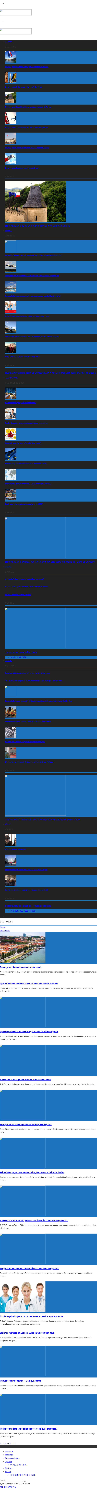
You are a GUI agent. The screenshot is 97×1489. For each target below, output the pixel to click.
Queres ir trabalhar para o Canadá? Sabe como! (23, 443)
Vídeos (7, 825)
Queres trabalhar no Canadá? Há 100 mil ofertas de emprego (28, 721)
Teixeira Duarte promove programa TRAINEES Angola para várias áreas (42, 820)
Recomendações (11, 378)
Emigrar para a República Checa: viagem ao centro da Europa (28, 107)
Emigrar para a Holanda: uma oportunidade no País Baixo (26, 67)
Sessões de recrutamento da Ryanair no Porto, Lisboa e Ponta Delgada (32, 337)
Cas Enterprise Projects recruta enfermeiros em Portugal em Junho (31, 1316)
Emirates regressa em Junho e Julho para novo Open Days (27, 1332)
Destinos (8, 42)
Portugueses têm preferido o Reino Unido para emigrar (26, 870)
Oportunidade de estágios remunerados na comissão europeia (29, 983)
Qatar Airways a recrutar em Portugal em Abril (22, 357)
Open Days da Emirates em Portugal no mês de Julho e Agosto (29, 1031)
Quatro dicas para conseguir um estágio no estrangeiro (26, 423)
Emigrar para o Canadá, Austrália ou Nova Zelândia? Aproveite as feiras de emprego (50, 562)
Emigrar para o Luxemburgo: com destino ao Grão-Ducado (27, 148)
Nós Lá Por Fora (18, 657)
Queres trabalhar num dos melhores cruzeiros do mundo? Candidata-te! (32, 296)
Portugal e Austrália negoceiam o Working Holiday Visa (26, 1124)
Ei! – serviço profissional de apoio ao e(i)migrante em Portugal (29, 762)
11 (14, 1443)
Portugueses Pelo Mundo (22, 911)
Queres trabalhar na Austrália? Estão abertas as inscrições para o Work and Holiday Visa (38, 701)
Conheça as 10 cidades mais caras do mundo (21, 967)
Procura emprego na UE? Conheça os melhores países (26, 464)
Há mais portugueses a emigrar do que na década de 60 (26, 890)
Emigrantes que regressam (15, 849)
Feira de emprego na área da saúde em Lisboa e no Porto (27, 316)
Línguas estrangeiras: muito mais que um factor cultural (26, 587)
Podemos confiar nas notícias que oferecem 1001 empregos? (28, 1428)
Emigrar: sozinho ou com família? (18, 595)
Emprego (8, 231)
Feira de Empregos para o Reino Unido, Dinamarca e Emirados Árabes (32, 1172)
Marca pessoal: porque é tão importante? (20, 403)
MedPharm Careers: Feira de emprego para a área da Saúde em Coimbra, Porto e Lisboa (50, 373)
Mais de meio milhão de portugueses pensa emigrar (25, 742)
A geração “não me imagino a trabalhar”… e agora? (24, 579)
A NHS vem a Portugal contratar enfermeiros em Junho (25, 1079)
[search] (25, 1481)
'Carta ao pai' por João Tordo (21, 652)
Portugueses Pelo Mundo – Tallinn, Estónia (28, 906)
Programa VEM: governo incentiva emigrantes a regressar (27, 673)
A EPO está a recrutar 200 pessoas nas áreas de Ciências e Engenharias (34, 1220)
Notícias (8, 661)
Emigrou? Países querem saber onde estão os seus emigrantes (29, 1268)
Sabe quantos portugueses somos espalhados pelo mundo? (28, 484)
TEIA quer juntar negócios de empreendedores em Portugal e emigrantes (33, 681)
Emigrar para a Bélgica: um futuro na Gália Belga (23, 87)
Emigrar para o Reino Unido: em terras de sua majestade (26, 127)
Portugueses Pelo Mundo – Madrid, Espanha (20, 1380)
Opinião (8, 567)
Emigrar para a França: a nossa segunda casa (22, 168)
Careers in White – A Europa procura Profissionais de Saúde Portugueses (33, 255)
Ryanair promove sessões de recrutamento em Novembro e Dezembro (32, 276)
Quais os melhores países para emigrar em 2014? (24, 504)
